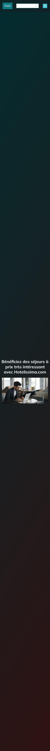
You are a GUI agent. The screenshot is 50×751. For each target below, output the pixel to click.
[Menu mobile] (45, 6)
